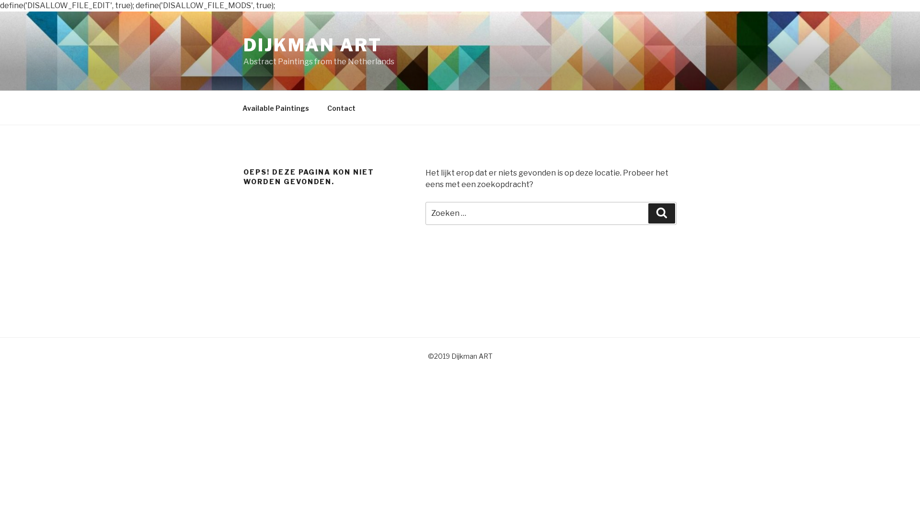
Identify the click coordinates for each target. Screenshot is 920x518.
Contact (341, 108)
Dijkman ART (312, 45)
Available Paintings (275, 108)
